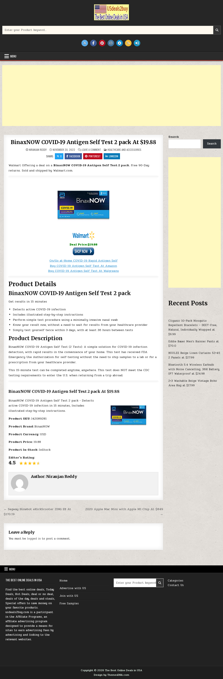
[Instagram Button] (111, 43)
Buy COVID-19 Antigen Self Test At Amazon (83, 266)
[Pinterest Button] (102, 43)
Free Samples (69, 603)
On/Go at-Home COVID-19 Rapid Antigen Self (83, 260)
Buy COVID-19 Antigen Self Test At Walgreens (83, 271)
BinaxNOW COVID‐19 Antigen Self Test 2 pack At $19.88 (83, 142)
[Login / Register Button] (137, 43)
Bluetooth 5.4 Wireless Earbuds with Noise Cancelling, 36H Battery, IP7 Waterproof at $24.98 (194, 369)
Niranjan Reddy (38, 149)
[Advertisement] (111, 95)
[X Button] (84, 43)
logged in (34, 538)
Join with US (68, 596)
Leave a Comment (91, 149)
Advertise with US (72, 588)
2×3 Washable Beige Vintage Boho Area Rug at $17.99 (192, 383)
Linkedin (113, 156)
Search (173, 137)
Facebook (74, 156)
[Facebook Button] (93, 43)
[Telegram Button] (119, 43)
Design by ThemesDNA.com (111, 675)
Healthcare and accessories (124, 149)
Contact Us (176, 585)
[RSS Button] (128, 43)
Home (63, 580)
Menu (13, 56)
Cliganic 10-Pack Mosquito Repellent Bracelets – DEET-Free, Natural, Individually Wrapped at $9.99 (192, 327)
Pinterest (95, 156)
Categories (175, 580)
